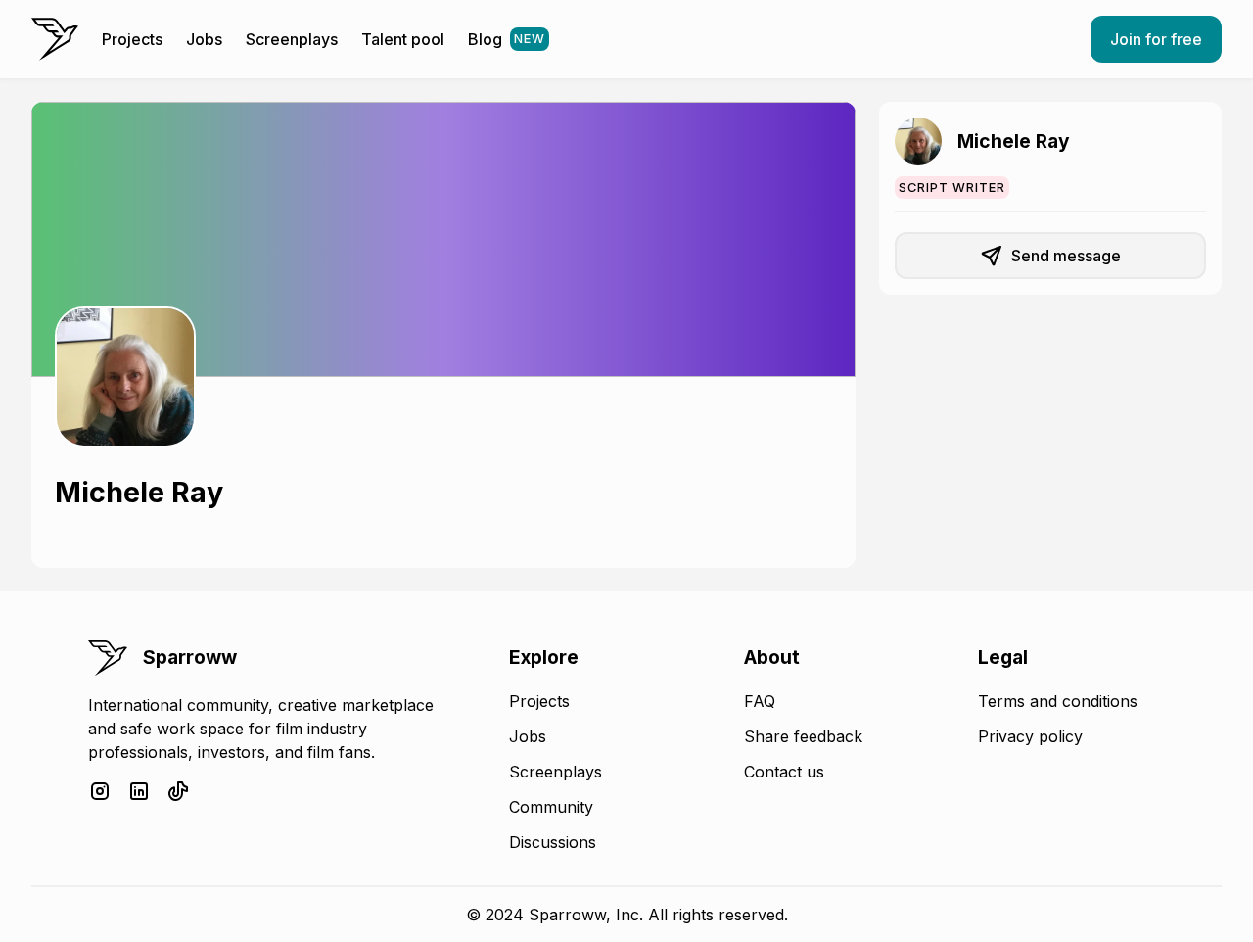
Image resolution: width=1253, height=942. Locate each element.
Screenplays (292, 39)
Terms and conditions (1057, 701)
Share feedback (803, 736)
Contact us (784, 771)
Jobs (204, 39)
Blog (506, 39)
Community (551, 807)
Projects (132, 39)
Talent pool (402, 39)
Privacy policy (1030, 736)
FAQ (759, 701)
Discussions (552, 842)
